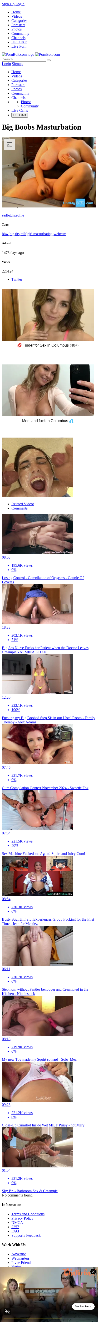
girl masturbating (40, 234)
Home (16, 12)
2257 (15, 1227)
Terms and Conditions (27, 1214)
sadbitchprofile (13, 215)
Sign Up (8, 4)
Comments (19, 508)
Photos (16, 29)
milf (23, 234)
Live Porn (18, 46)
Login (19, 4)
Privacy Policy (22, 1218)
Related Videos (22, 504)
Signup (17, 64)
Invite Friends (21, 1263)
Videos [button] (16, 76)
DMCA (17, 1223)
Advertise (18, 1254)
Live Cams (19, 110)
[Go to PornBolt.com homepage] (18, 54)
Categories (19, 21)
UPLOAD (19, 42)
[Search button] (49, 60)
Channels (18, 38)
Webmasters (20, 1258)
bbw (5, 234)
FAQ (15, 1231)
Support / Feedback (26, 1235)
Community (20, 33)
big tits (15, 234)
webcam (60, 234)
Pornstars (18, 25)
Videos (16, 16)
